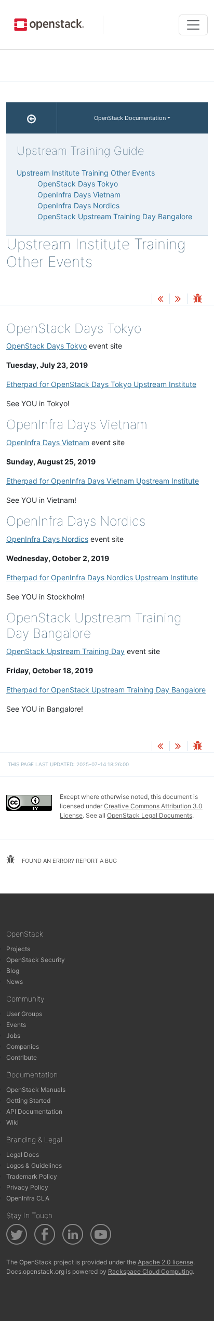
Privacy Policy (27, 1187)
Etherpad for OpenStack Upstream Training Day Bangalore (106, 689)
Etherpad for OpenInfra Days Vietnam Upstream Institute (102, 480)
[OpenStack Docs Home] (31, 118)
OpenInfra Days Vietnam (47, 442)
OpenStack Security (35, 960)
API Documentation (34, 1111)
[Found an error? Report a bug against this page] (197, 299)
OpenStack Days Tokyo (46, 345)
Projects (18, 949)
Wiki (12, 1122)
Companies (22, 1046)
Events (16, 1025)
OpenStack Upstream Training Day (65, 651)
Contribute (21, 1057)
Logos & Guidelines (34, 1165)
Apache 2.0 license (165, 1262)
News (14, 981)
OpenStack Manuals (35, 1089)
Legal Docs (22, 1154)
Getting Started (28, 1100)
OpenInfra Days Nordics (47, 539)
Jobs (13, 1035)
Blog (12, 971)
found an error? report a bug (68, 860)
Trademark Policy (31, 1176)
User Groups (24, 1014)
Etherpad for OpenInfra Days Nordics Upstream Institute (102, 577)
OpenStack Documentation (130, 118)
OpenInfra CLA (27, 1198)
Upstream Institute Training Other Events (86, 172)
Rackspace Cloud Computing (150, 1271)
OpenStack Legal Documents (149, 815)
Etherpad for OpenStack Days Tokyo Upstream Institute (101, 384)
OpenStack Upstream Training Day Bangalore (114, 216)
